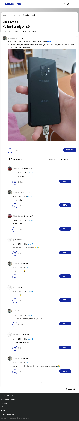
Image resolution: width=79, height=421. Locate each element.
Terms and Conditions (10, 399)
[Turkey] (13, 4)
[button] (73, 37)
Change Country (7, 414)
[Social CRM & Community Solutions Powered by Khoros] (70, 388)
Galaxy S (56, 42)
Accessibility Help (8, 395)
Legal (3, 407)
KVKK (3, 411)
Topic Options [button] (72, 20)
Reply (65, 181)
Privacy (4, 403)
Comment (69, 150)
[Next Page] (45, 382)
